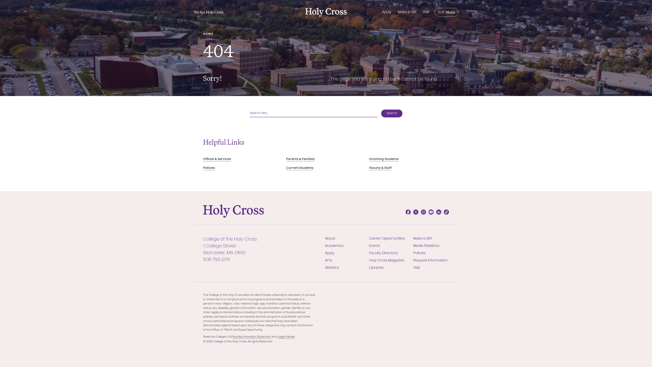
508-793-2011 (216, 260)
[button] (446, 12)
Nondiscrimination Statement (251, 337)
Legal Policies (286, 337)
